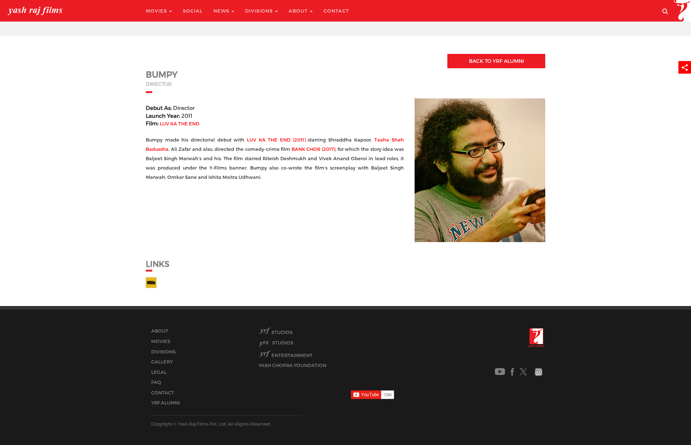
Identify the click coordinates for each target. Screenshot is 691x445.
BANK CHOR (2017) (313, 149)
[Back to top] (668, 423)
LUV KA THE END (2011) (276, 140)
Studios (282, 332)
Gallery (162, 362)
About (299, 11)
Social (193, 11)
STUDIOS (278, 343)
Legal (159, 372)
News (222, 11)
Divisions (259, 11)
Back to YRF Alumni (496, 61)
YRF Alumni (165, 402)
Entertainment (292, 355)
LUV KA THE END (179, 123)
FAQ (156, 382)
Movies (157, 11)
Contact (336, 11)
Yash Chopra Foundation (292, 365)
